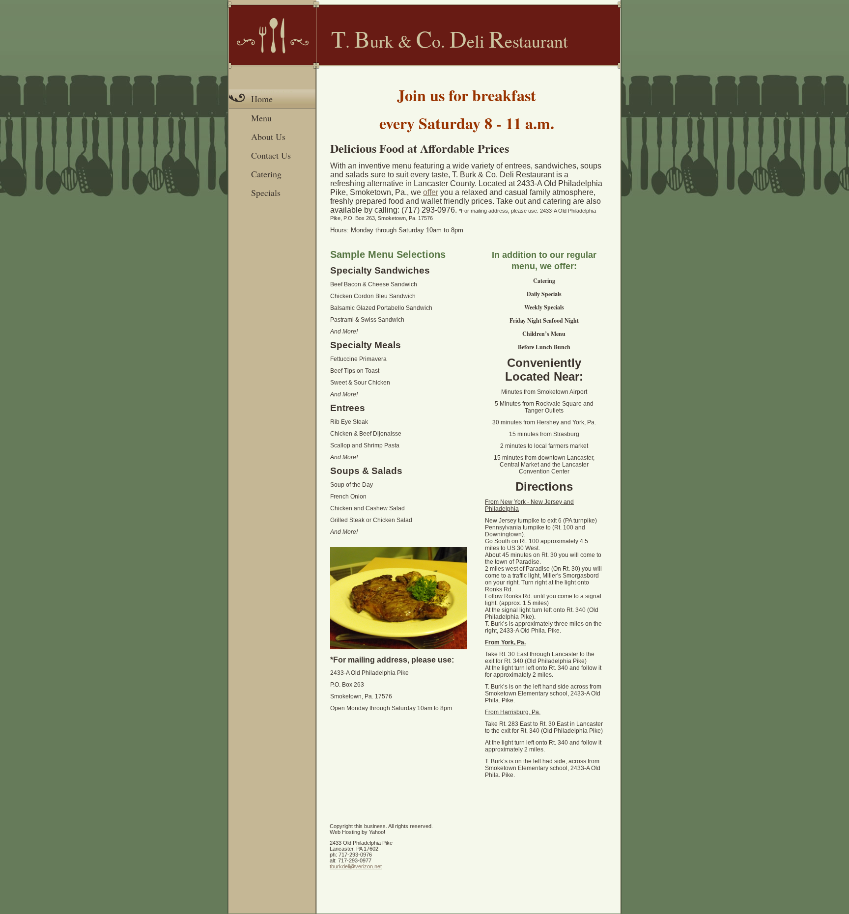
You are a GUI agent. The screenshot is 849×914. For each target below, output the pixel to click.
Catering (266, 174)
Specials (266, 192)
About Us (268, 136)
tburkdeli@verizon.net (356, 866)
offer (430, 192)
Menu (261, 118)
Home (262, 99)
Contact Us (271, 155)
